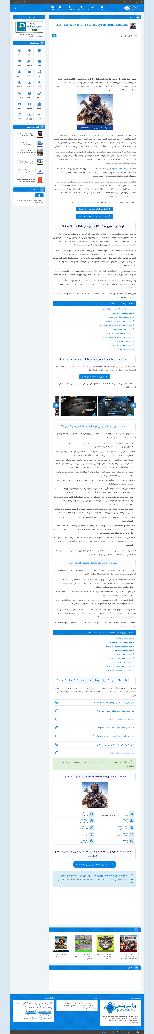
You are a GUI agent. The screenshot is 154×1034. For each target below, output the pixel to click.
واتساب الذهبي (25, 1018)
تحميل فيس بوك (46, 1003)
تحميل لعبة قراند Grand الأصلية (122, 313)
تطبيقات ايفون (69, 9)
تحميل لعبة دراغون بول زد (124, 637)
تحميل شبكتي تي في (44, 1011)
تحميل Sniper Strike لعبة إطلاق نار (93, 376)
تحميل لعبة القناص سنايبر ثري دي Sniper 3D (93, 216)
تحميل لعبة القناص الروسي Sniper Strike (91, 864)
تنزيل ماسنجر (21, 1003)
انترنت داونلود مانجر (32, 1007)
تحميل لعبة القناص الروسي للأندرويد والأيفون (101, 875)
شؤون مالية (29, 118)
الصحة (19, 108)
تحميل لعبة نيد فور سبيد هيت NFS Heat (119, 333)
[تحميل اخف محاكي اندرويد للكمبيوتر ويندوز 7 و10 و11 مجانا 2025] (40, 161)
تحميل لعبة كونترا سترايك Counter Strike (119, 645)
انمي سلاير (31, 1011)
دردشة (19, 86)
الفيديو (29, 75)
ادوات (39, 75)
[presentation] (56, 405)
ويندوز (39, 65)
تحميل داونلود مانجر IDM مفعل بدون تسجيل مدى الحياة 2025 (26, 143)
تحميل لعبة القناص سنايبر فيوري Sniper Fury (93, 208)
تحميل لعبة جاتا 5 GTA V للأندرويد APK (120, 642)
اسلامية (29, 86)
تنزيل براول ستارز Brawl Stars (123, 341)
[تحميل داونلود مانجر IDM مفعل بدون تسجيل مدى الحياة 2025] (40, 143)
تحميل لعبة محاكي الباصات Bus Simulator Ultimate (116, 325)
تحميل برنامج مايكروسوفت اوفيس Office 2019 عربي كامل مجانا (26, 180)
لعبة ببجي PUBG (31, 1014)
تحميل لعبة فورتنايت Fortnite (123, 650)
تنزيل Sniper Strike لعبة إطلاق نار (119, 168)
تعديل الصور (19, 97)
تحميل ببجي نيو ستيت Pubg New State (119, 670)
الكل (39, 54)
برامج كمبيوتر (92, 9)
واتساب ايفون (32, 1003)
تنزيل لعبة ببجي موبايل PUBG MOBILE (120, 317)
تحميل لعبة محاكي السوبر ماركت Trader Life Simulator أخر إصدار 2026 (83, 956)
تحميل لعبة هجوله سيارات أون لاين (121, 349)
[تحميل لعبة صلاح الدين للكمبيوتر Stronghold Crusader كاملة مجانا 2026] (40, 152)
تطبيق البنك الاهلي (45, 1014)
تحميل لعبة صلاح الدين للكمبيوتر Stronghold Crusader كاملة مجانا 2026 (129, 956)
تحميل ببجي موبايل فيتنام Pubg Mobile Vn (118, 666)
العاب (60, 9)
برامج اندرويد (81, 9)
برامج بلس (126, 1031)
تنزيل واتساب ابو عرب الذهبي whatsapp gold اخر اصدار (30, 201)
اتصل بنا (121, 2)
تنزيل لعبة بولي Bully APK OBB (122, 329)
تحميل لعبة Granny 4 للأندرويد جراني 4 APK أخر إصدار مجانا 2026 (26, 134)
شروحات (52, 9)
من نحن (138, 2)
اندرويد (29, 54)
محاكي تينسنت (46, 1007)
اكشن (39, 86)
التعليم (19, 75)
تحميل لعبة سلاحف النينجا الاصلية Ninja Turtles (117, 337)
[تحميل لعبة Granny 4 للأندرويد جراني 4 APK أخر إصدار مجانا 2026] (40, 134)
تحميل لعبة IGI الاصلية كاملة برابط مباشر (119, 658)
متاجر (19, 118)
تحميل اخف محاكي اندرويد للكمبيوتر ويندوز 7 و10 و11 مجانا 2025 (26, 162)
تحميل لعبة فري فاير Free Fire (122, 654)
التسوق (39, 108)
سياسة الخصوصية (129, 2)
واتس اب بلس (46, 1018)
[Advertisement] (94, 60)
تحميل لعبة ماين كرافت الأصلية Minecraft (119, 321)
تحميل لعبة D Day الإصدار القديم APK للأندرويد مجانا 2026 (62, 956)
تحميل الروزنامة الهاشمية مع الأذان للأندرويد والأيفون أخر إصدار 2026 (26, 171)
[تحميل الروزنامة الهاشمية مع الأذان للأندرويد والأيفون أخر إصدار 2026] (40, 170)
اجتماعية (29, 108)
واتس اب (36, 1018)
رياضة (39, 97)
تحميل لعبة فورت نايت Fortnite (122, 345)
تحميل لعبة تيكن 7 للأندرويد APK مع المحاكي (117, 308)
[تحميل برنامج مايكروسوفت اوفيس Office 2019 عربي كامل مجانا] (40, 180)
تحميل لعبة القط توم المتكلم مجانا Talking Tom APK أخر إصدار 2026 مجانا (106, 956)
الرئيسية (102, 9)
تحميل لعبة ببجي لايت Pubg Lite (122, 662)
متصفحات (29, 97)
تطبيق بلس (39, 118)
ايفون (19, 54)
